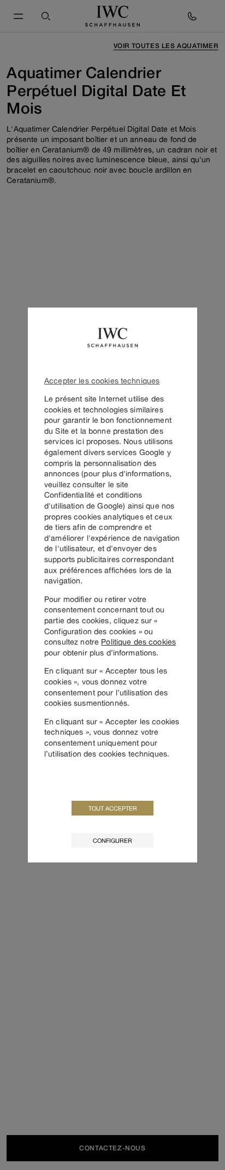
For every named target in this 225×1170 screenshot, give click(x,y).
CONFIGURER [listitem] (112, 840)
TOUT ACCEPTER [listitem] (112, 808)
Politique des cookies (138, 641)
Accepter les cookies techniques (101, 380)
